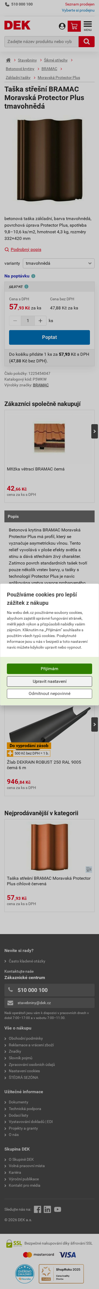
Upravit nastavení (50, 681)
